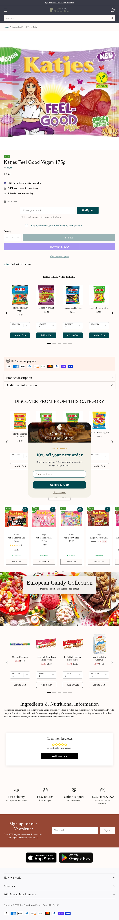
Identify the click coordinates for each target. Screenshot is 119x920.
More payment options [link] (59, 256)
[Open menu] (5, 10)
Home (6, 27)
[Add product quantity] (18, 237)
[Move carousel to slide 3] (60, 571)
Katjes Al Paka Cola (99, 537)
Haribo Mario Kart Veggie (20, 309)
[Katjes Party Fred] (71, 518)
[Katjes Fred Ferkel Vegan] (44, 518)
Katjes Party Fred (71, 537)
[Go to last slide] (7, 313)
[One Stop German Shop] (59, 10)
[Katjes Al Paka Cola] (99, 518)
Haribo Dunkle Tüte (73, 308)
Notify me (87, 210)
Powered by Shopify (51, 905)
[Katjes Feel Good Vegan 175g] (59, 90)
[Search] (111, 18)
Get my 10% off (59, 484)
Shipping (8, 264)
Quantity (7, 231)
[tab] (49, 343)
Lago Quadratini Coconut (99, 658)
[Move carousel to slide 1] (56, 571)
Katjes (9, 167)
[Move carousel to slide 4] (63, 571)
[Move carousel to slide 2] (58, 571)
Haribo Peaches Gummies (20, 435)
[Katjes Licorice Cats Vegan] (16, 518)
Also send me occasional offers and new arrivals (56, 225)
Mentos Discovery (20, 657)
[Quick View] (25, 509)
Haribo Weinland (46, 308)
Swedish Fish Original (99, 432)
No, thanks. (59, 492)
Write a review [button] (59, 756)
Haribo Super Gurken (99, 308)
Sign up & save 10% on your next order (59, 3)
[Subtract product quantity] (6, 237)
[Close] (87, 426)
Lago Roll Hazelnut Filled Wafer (72, 658)
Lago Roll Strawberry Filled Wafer (46, 658)
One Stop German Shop (30, 905)
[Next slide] (112, 313)
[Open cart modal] (113, 10)
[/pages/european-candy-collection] (59, 599)
